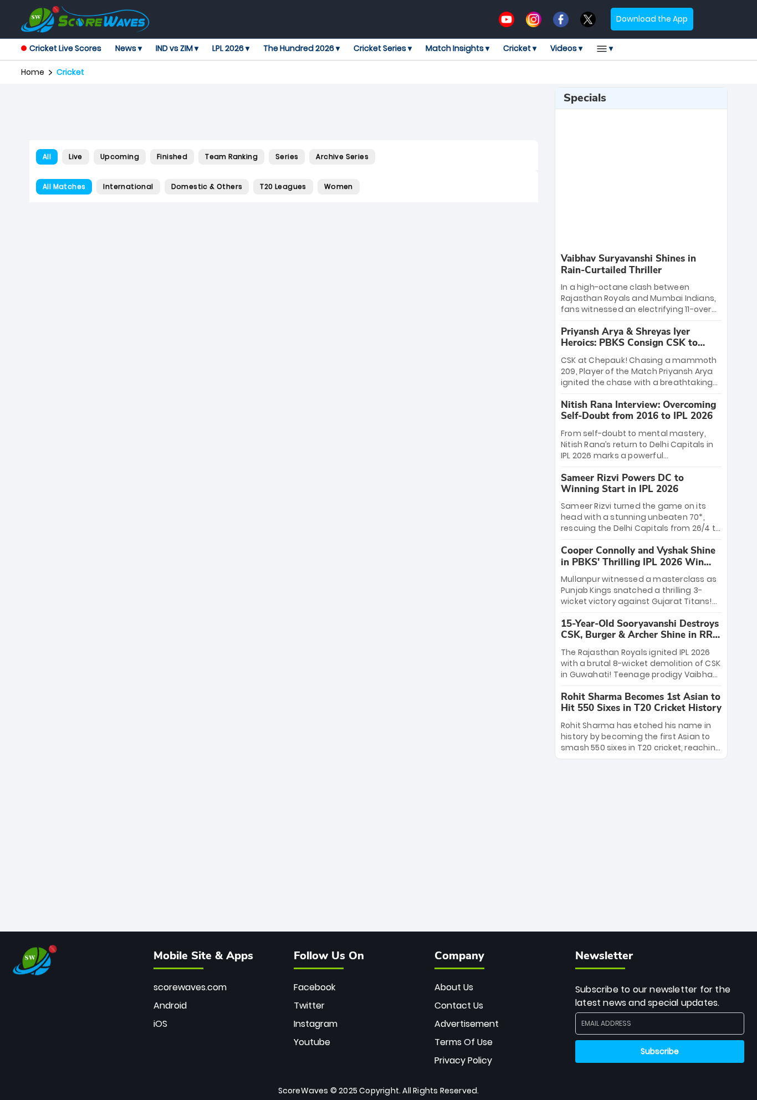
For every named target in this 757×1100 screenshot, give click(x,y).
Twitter (309, 1005)
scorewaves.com (190, 987)
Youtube (312, 1042)
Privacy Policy (463, 1060)
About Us (453, 987)
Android (170, 1005)
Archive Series (342, 156)
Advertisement (466, 1024)
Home (32, 72)
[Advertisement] (283, 112)
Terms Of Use (463, 1042)
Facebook (314, 987)
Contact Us (458, 1005)
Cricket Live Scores (65, 48)
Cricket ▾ (519, 48)
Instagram (315, 1024)
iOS (160, 1024)
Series (286, 156)
